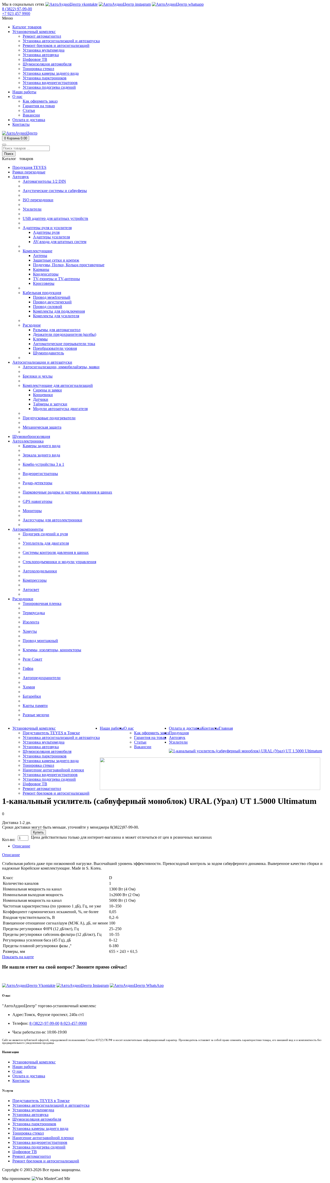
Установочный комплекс (34, 1062)
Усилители (178, 742)
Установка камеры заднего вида (40, 1128)
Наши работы (24, 1066)
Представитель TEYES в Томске (41, 1100)
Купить (38, 832)
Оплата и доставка (28, 1076)
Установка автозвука (30, 1114)
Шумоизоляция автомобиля (36, 1119)
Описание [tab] (21, 846)
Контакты (21, 1080)
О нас (17, 1071)
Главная (226, 728)
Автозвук (177, 737)
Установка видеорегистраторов (39, 1142)
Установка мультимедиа (33, 1110)
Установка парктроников (34, 1124)
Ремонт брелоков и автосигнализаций (45, 1161)
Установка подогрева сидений (38, 1147)
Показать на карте (18, 957)
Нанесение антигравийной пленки (43, 1138)
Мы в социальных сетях (23, 4)
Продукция (179, 733)
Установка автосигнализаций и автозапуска (50, 1105)
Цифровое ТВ (24, 1151)
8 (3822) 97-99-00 (17, 976)
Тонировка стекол (28, 1133)
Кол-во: (8, 839)
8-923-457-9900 (73, 1023)
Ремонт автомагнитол (31, 1156)
